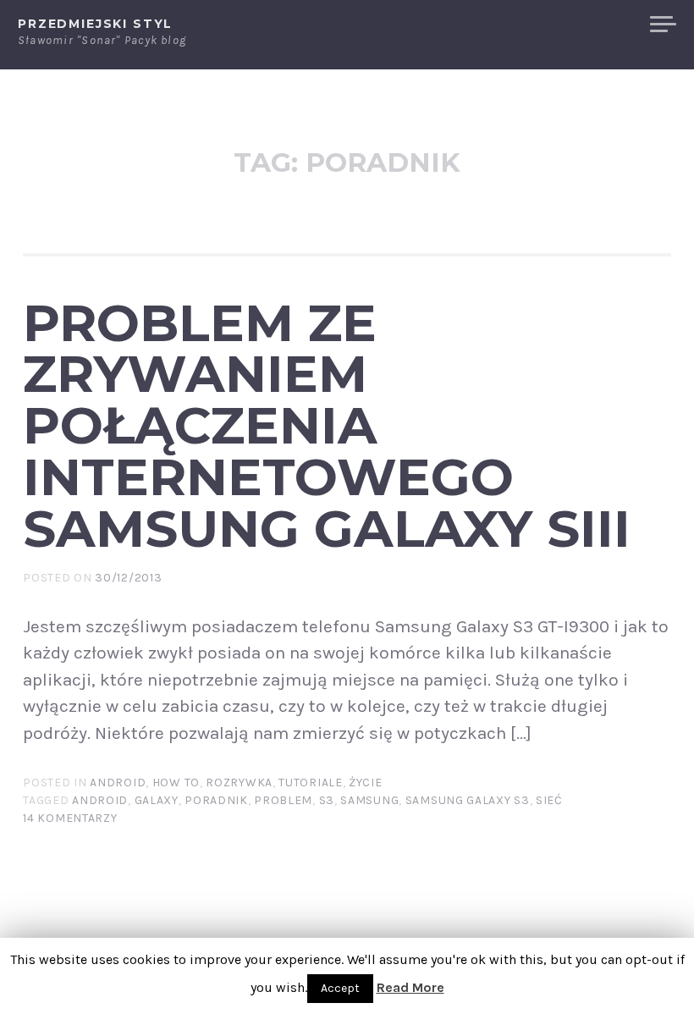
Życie (366, 782)
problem (283, 800)
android (100, 800)
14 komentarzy (70, 818)
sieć (549, 800)
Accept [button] (340, 988)
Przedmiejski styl (95, 23)
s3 (326, 800)
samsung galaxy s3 (467, 800)
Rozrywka (239, 782)
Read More (410, 987)
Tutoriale (310, 782)
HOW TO (176, 782)
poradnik (216, 800)
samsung (369, 800)
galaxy (157, 800)
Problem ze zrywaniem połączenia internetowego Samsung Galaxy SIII (327, 425)
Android (118, 782)
